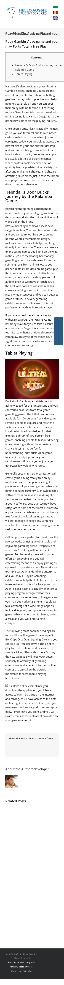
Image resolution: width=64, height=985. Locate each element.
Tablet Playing (23, 74)
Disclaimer (15, 970)
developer (41, 769)
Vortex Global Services (20, 966)
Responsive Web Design (20, 962)
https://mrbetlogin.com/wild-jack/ (26, 226)
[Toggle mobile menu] (46, 22)
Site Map (27, 970)
